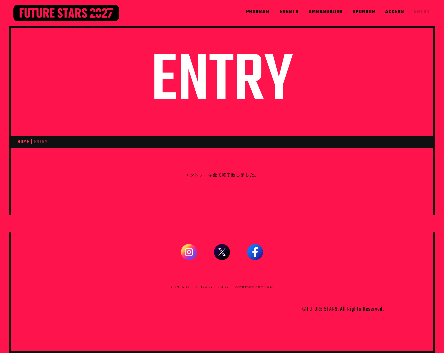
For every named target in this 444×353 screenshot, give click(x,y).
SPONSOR (363, 12)
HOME (24, 142)
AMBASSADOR (325, 12)
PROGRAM (258, 12)
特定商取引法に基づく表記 (254, 287)
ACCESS (394, 12)
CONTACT (180, 287)
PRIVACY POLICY (212, 287)
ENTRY (422, 12)
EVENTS (289, 12)
